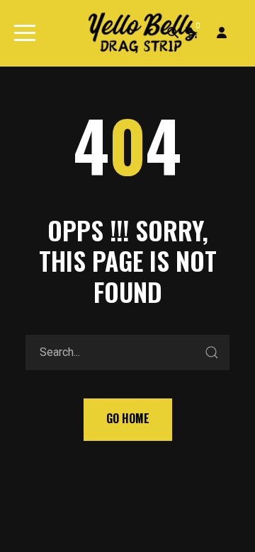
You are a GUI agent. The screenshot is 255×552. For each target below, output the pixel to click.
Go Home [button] (127, 418)
